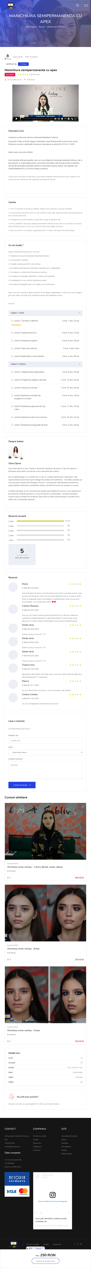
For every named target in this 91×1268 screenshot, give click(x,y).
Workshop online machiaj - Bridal (23, 948)
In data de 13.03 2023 (30, 669)
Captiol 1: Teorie (17, 313)
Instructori (36, 1150)
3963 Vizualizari (31, 57)
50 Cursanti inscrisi (14, 79)
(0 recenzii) (11, 871)
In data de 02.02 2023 (30, 629)
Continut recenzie (15, 759)
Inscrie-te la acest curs (45, 1261)
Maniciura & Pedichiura (56, 26)
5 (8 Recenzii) (34, 74)
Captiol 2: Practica (18, 364)
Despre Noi (37, 1143)
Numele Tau (13, 735)
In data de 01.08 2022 (30, 588)
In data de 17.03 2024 (30, 698)
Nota (10, 747)
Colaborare (37, 1147)
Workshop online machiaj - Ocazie (23, 1030)
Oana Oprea (18, 57)
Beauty (42, 26)
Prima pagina (31, 26)
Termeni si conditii (39, 1136)
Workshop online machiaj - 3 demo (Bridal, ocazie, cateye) (35, 867)
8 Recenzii (30, 79)
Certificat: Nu (11, 64)
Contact (36, 1139)
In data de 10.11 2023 (30, 685)
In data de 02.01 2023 (30, 610)
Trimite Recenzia (20, 785)
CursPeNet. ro (59, 1226)
